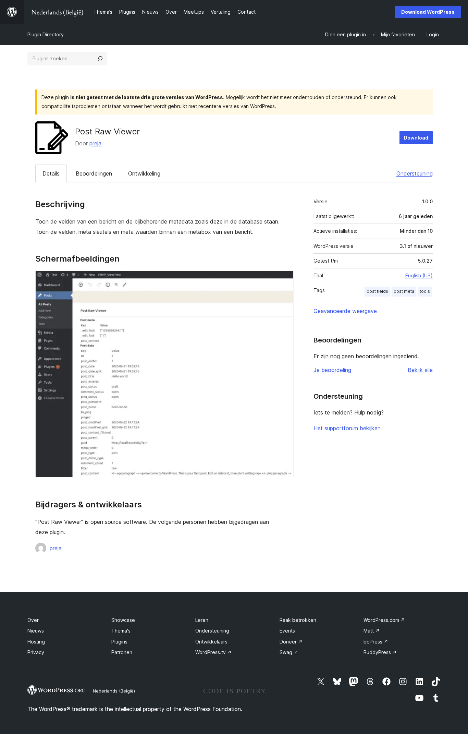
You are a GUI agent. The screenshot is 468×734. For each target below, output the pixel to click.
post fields (377, 291)
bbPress (376, 642)
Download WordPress (428, 12)
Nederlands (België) (114, 691)
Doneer (291, 642)
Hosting (36, 642)
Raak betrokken (298, 620)
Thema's (121, 631)
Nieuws (35, 631)
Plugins (119, 642)
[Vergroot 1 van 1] (284, 280)
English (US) (419, 275)
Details (51, 173)
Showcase (123, 620)
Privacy (35, 652)
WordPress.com (384, 620)
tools (425, 291)
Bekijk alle (420, 369)
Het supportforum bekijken (347, 428)
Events (287, 631)
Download (416, 138)
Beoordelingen (94, 173)
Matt (372, 631)
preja (95, 143)
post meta (404, 291)
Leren (201, 620)
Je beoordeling (332, 369)
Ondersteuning (414, 173)
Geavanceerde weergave (345, 311)
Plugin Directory (45, 34)
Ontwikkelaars (211, 642)
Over (33, 620)
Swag (289, 652)
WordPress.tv (213, 652)
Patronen (121, 652)
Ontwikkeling (144, 173)
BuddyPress (380, 652)
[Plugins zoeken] (100, 58)
